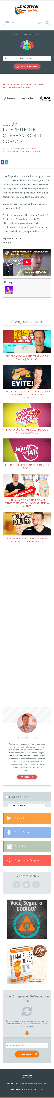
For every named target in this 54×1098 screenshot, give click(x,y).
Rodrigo (9, 282)
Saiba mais (26, 777)
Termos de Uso (15, 1089)
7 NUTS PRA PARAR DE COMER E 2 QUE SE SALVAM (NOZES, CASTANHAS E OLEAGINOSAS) (27, 394)
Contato (40, 1089)
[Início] (27, 1077)
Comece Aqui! (21, 818)
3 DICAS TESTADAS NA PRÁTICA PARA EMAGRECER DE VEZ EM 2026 (27, 540)
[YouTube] (26, 884)
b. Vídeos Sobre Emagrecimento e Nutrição (23, 152)
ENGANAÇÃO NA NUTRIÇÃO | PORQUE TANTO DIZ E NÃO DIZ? (27, 431)
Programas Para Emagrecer (27, 860)
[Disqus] (27, 584)
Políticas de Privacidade (29, 1089)
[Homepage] (27, 9)
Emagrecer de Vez (12, 1083)
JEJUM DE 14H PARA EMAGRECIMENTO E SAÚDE (27, 466)
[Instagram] (36, 884)
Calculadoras (21, 846)
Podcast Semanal (23, 832)
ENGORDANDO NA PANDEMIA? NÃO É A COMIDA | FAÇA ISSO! (27, 358)
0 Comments (33, 149)
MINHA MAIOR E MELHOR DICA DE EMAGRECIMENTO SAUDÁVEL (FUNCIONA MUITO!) (27, 503)
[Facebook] (16, 884)
